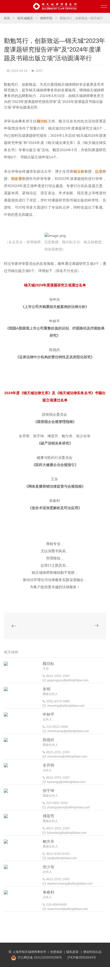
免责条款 (56, 952)
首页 (7, 18)
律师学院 (46, 18)
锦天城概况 (25, 18)
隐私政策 (72, 952)
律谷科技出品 (92, 952)
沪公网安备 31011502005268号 (40, 957)
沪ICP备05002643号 (81, 957)
